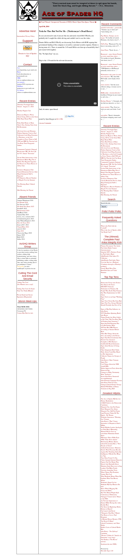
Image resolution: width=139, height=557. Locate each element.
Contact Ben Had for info (25, 313)
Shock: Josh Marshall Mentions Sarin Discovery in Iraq (111, 465)
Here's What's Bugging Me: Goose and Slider (109, 489)
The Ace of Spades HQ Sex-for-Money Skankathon (111, 400)
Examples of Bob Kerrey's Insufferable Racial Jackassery (110, 343)
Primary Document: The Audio (110, 246)
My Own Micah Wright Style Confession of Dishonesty (110, 493)
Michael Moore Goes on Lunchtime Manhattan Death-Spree (110, 433)
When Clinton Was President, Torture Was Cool (110, 473)
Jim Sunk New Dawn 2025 (25, 206)
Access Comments (45, 123)
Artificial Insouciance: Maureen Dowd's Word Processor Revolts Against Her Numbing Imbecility (111, 450)
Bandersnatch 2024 (23, 210)
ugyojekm (104, 115)
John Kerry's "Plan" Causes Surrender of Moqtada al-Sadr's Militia (111, 423)
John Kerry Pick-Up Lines (109, 382)
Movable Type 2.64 (107, 551)
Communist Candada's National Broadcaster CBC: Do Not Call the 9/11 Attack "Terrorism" (27, 151)
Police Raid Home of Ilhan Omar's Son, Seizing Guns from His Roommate (27, 125)
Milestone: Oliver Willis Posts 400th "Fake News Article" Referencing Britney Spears (110, 439)
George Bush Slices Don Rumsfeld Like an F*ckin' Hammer (109, 270)
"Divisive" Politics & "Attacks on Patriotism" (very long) (111, 536)
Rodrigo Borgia (106, 101)
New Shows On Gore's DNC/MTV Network (108, 286)
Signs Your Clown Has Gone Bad (111, 301)
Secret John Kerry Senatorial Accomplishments (110, 377)
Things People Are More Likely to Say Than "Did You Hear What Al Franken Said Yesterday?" (111, 319)
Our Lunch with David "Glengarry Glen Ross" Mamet (110, 512)
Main (74, 22)
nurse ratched (105, 85)
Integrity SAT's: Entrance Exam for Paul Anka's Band (111, 253)
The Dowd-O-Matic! (107, 521)
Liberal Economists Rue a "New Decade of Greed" (111, 445)
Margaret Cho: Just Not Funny (110, 407)
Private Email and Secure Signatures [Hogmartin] (25, 296)
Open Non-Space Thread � (87, 22)
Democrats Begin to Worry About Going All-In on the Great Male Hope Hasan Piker (27, 117)
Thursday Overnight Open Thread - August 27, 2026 (25, 105)
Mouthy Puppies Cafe (24, 111)
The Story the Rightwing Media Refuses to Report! (111, 508)
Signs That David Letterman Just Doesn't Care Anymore (111, 339)
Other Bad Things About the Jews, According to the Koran (110, 334)
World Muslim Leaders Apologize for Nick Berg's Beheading (111, 428)
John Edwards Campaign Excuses (111, 380)
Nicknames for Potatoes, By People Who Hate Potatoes (111, 290)
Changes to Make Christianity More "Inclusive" (110, 373)
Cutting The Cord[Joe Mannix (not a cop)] (25, 283)
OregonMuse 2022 (23, 227)
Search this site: (105, 203)
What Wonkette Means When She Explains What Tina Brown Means (111, 478)
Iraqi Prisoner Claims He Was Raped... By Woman (110, 414)
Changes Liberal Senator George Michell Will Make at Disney (111, 385)
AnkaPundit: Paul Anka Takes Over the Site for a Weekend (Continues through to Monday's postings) (111, 263)
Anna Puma (104, 50)
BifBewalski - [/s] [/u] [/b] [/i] (110, 93)
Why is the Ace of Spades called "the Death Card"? (111, 231)
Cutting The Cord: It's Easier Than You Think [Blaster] (26, 290)
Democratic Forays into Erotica (110, 282)
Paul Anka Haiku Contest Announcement (109, 249)
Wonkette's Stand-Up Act (108, 482)
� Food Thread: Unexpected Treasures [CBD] (55, 22)
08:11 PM (59, 119)
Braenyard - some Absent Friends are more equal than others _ (111, 55)
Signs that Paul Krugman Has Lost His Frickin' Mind (110, 324)
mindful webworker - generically (111, 28)
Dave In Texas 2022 (23, 223)
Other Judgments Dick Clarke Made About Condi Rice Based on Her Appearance (110, 352)
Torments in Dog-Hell (108, 389)
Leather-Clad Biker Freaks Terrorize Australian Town (109, 469)
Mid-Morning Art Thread (25, 190)
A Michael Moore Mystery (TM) (111, 519)
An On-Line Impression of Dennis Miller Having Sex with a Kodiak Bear (111, 503)
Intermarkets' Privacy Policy (26, 36)
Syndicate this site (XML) (109, 544)
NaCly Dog (104, 44)
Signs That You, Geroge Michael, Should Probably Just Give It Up (111, 304)
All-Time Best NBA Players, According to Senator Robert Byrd (110, 329)
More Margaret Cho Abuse (109, 409)
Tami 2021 (20, 231)
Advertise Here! (27, 31)
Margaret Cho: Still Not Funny (110, 411)
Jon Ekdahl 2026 (22, 202)
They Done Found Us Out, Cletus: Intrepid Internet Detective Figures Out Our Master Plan (111, 460)
